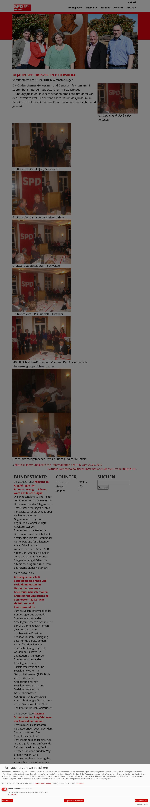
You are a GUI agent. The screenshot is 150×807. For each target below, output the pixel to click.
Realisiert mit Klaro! (142, 804)
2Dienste (12, 794)
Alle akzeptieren (141, 801)
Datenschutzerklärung (43, 783)
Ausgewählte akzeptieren (74, 801)
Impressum (80, 783)
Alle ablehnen (7, 801)
